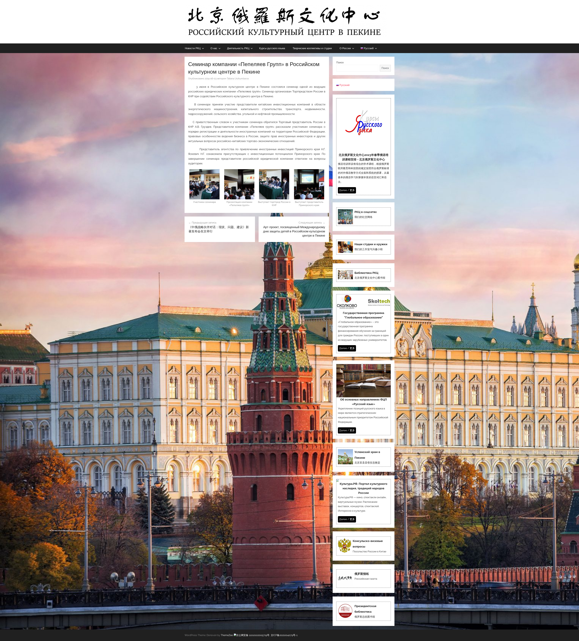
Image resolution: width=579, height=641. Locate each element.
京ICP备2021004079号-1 (284, 635)
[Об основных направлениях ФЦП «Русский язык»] (363, 399)
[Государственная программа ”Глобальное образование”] (363, 323)
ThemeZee (227, 635)
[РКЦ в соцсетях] (363, 217)
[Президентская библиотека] (363, 611)
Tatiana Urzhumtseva (238, 78)
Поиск (340, 62)
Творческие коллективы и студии (312, 48)
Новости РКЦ (193, 48)
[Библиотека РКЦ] (363, 275)
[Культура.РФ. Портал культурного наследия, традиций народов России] (363, 501)
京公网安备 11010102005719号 (252, 635)
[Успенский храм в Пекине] (363, 457)
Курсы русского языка (272, 48)
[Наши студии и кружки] (363, 247)
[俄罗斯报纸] (363, 579)
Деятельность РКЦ (238, 48)
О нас (213, 48)
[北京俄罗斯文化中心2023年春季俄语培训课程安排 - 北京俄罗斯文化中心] (363, 146)
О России (345, 48)
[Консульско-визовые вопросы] (363, 546)
